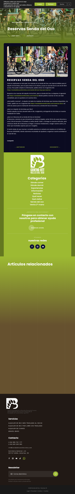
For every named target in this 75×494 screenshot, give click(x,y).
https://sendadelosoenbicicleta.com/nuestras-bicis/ (47, 103)
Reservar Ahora (37, 228)
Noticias (37, 193)
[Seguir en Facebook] (32, 246)
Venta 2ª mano (37, 204)
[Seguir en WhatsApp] (24, 458)
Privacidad (33, 491)
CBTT (14, 292)
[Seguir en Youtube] (43, 246)
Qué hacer (37, 196)
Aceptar (39, 4)
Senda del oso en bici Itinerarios (27, 289)
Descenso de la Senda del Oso (26, 319)
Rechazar (51, 4)
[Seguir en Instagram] (37, 246)
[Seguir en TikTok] (20, 458)
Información (17, 22)
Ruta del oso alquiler (21, 349)
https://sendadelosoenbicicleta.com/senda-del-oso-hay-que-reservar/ (29, 90)
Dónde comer (37, 182)
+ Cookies (45, 491)
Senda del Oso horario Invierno (27, 380)
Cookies (40, 491)
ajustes (17, 7)
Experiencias (37, 188)
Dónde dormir (37, 185)
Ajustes (62, 4)
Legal (28, 491)
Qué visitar (37, 199)
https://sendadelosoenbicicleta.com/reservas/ (24, 96)
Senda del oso (31, 22)
